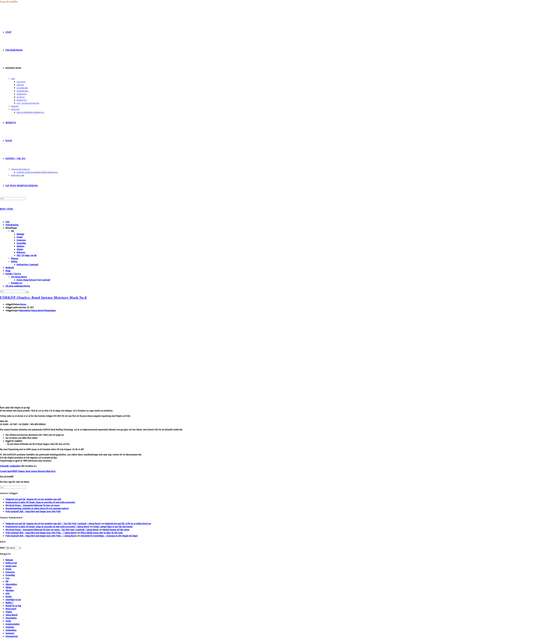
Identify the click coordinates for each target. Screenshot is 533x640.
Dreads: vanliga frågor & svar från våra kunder (113, 526)
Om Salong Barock (19, 276)
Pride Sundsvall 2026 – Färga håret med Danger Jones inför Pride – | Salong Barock (41, 532)
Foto (7, 578)
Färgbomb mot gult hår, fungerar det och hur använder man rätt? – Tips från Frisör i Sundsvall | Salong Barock (53, 523)
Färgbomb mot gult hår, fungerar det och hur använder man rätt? (33, 499)
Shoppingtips (50, 310)
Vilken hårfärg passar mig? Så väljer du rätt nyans (102, 532)
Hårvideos (10, 590)
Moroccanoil (11, 608)
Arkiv (2, 547)
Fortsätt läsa (27, 471)
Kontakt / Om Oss (13, 273)
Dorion (23, 304)
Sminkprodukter (13, 624)
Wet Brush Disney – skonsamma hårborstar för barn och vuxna (32, 505)
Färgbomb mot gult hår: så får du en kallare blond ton (128, 523)
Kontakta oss (16, 282)
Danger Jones (11, 565)
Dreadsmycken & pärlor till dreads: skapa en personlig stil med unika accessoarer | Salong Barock (47, 526)
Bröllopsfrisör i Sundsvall (27, 264)
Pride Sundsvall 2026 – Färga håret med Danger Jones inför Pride (33, 511)
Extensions (21, 240)
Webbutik (10, 267)
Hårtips (9, 587)
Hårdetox (20, 246)
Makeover (21, 252)
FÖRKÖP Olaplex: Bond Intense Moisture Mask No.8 (43, 297)
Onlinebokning (12, 224)
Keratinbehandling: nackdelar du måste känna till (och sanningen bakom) (37, 508)
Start (8, 221)
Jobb (7, 593)
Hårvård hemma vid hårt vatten (116, 529)
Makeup (14, 258)
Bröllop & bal (11, 562)
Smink (8, 620)
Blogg (8, 270)
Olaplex (20, 249)
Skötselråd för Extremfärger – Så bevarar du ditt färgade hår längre (109, 535)
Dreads (19, 237)
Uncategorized (12, 636)
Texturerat (10, 633)
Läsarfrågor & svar (13, 599)
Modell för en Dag (13, 605)
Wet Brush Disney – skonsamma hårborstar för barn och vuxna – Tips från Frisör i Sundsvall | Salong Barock (52, 529)
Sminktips (10, 627)
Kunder (9, 596)
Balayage (20, 233)
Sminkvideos (11, 630)
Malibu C (9, 602)
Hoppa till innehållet (9, 1)
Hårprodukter (25, 310)
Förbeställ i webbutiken (10, 465)
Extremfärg (21, 243)
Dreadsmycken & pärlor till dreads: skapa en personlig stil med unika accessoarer (40, 502)
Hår (12, 230)
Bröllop (14, 261)
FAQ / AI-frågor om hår (27, 255)
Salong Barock (38, 310)
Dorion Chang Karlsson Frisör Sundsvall (33, 279)
